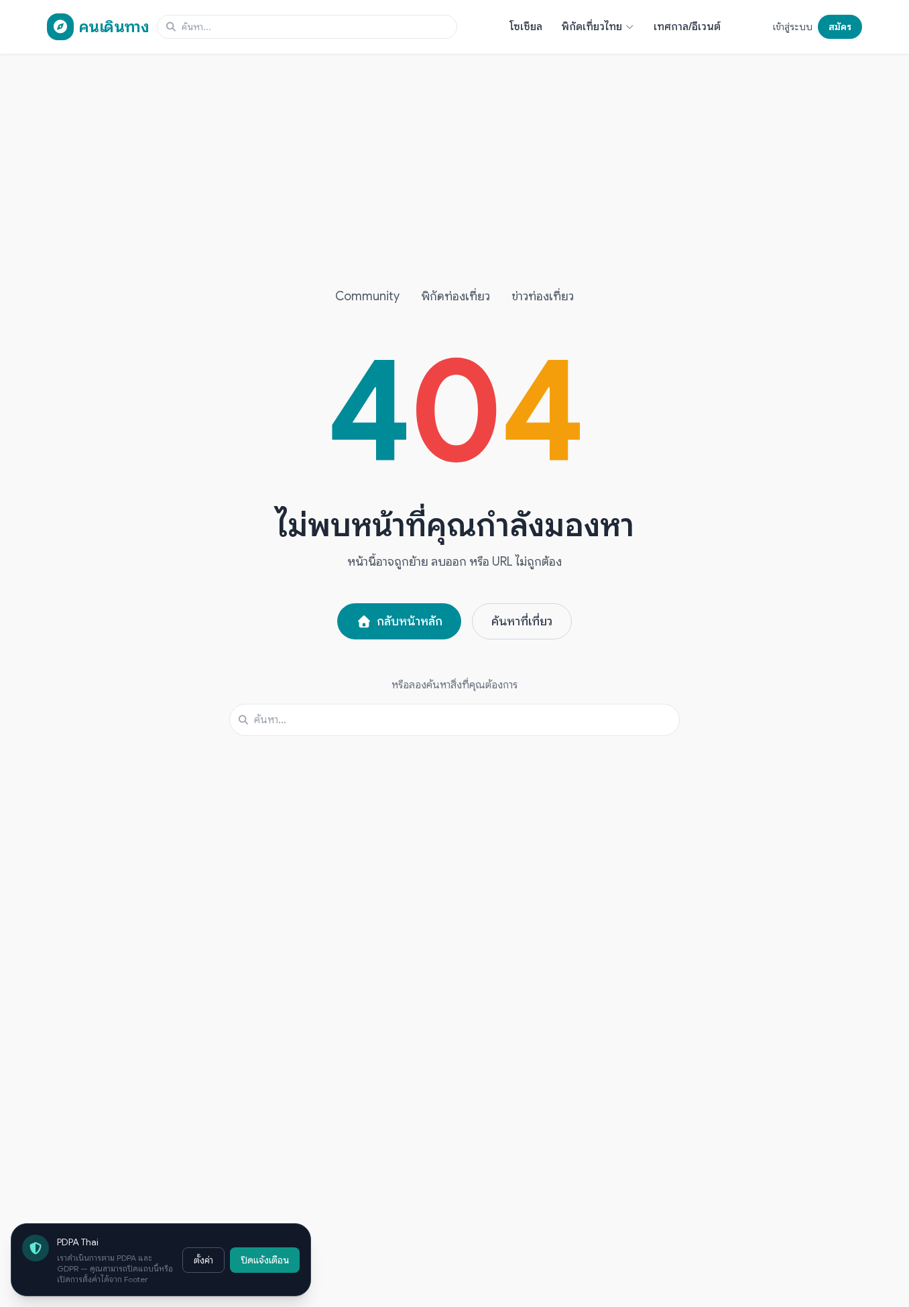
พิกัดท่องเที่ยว (455, 296)
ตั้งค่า (203, 1260)
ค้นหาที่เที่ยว (521, 621)
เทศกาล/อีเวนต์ (687, 27)
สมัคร (840, 27)
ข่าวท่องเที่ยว (542, 296)
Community (367, 296)
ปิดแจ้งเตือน (265, 1260)
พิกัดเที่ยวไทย (591, 27)
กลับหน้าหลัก (409, 621)
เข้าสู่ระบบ (792, 27)
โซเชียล (526, 27)
